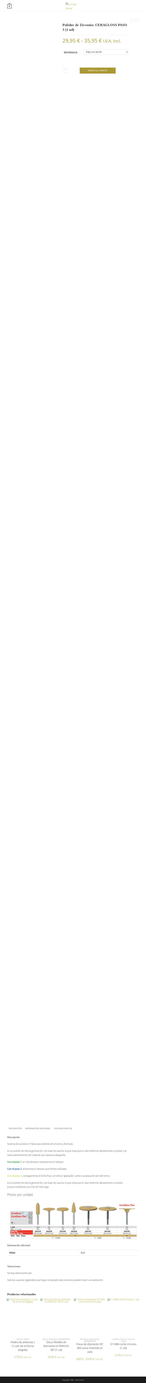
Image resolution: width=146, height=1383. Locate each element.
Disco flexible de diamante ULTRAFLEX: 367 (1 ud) (56, 1345)
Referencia (70, 52)
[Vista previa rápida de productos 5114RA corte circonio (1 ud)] (138, 1303)
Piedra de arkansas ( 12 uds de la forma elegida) (23, 1345)
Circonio (122, 1339)
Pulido (26, 1339)
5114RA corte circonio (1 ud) (123, 1346)
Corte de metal (128, 1340)
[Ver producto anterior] (132, 21)
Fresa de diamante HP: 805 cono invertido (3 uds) (89, 1347)
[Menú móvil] (137, 6)
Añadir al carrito (97, 70)
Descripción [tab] (15, 1128)
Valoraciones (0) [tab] (63, 1128)
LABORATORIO (64, 1339)
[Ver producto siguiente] (137, 21)
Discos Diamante (50, 1339)
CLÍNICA (19, 1339)
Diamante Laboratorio (89, 1339)
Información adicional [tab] (38, 1128)
